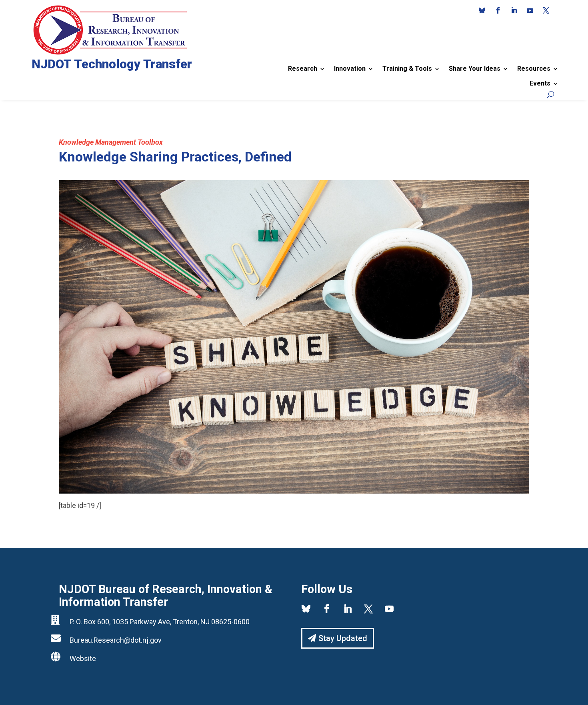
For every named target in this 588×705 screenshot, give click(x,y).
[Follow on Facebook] (498, 10)
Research (302, 68)
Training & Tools (407, 68)
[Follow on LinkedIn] (514, 10)
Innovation (350, 68)
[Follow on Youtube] (530, 10)
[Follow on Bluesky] (482, 10)
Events (540, 83)
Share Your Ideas (474, 68)
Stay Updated (342, 638)
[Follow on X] (546, 10)
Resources (533, 68)
